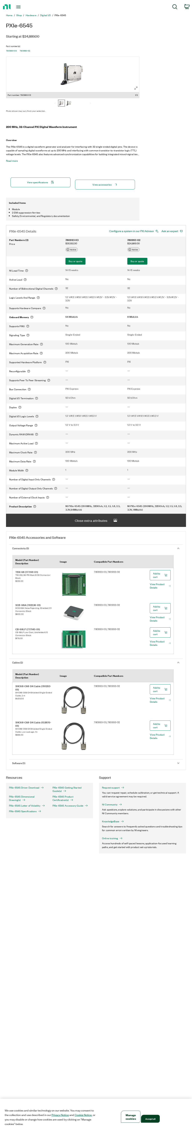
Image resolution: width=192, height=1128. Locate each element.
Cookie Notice (83, 1115)
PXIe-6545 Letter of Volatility (24, 805)
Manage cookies (131, 1116)
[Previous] (55, 103)
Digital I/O (45, 15)
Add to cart (156, 575)
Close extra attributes (91, 520)
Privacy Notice (60, 1115)
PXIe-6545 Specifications (23, 811)
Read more (12, 160)
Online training (110, 838)
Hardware (31, 15)
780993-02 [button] (25, 50)
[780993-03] (61, 103)
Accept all (150, 1118)
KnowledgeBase (110, 821)
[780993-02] (69, 103)
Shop (19, 15)
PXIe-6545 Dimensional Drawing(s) (21, 798)
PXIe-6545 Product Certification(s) (62, 798)
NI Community (109, 804)
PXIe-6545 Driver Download (24, 787)
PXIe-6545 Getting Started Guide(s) (66, 789)
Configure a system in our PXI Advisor (131, 231)
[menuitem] (175, 7)
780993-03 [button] (11, 50)
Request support (111, 787)
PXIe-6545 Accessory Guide (67, 805)
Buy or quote (75, 261)
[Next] (90, 103)
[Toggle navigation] (25, 7)
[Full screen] (136, 88)
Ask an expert (169, 231)
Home (9, 15)
